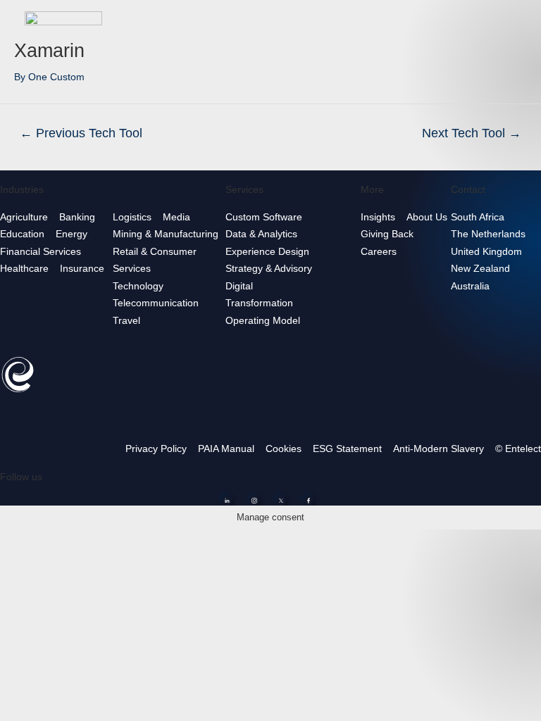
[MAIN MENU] (519, 21)
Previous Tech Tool (81, 133)
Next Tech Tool (471, 133)
